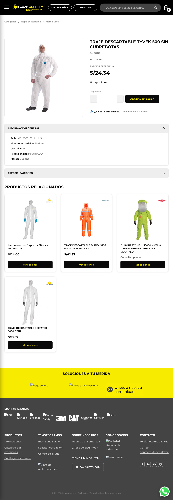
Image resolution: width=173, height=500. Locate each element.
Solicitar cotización (50, 447)
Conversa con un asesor (134, 111)
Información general (24, 128)
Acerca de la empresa (86, 441)
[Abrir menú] (6, 7)
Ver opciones (30, 264)
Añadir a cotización (142, 98)
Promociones (13, 441)
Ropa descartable (31, 21)
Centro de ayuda (48, 453)
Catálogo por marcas (17, 458)
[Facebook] (142, 464)
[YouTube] (154, 464)
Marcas (85, 7)
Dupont (95, 53)
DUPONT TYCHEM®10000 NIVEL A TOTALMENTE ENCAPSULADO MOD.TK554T (140, 248)
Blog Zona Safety (49, 441)
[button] (79, 43)
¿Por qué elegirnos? (85, 447)
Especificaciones (20, 173)
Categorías (60, 7)
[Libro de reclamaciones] (49, 471)
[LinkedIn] (148, 464)
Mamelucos (52, 21)
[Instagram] (160, 464)
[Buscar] (155, 7)
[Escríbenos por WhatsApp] (164, 491)
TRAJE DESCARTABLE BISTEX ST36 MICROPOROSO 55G (85, 247)
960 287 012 (160, 441)
